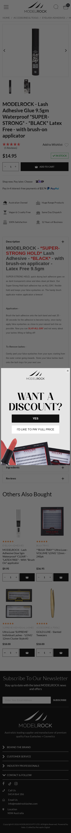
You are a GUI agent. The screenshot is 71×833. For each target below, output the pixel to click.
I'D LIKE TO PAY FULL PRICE (35, 429)
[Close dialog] (67, 370)
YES (35, 418)
